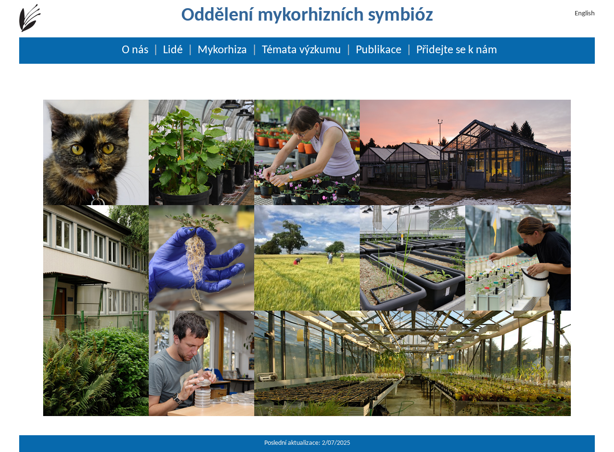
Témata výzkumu (301, 50)
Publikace (378, 50)
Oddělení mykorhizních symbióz (307, 15)
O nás (135, 50)
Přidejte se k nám (456, 50)
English (585, 13)
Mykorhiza (222, 50)
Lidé (173, 50)
